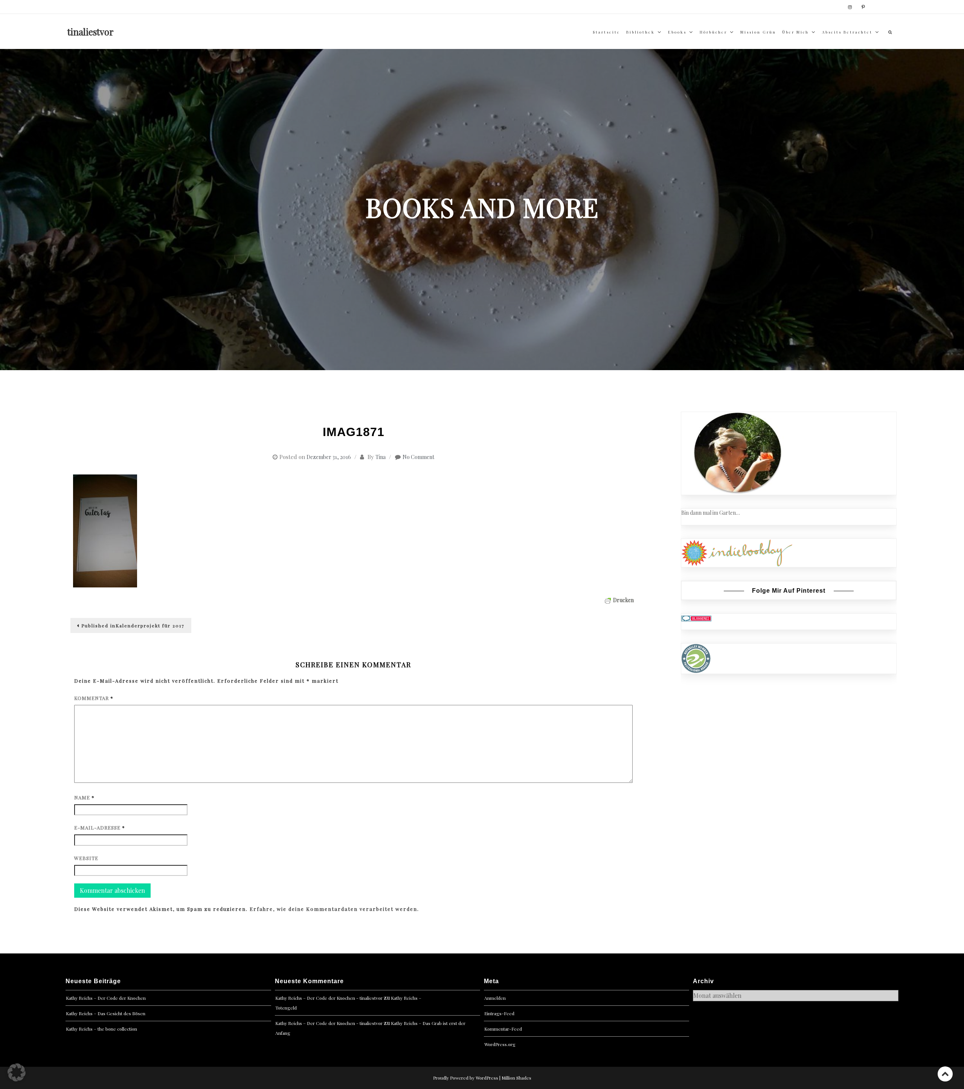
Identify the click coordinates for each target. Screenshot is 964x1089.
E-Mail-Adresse (99, 827)
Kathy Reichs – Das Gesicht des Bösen (105, 1013)
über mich (795, 32)
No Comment (418, 457)
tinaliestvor (90, 32)
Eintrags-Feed (499, 1013)
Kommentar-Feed (503, 1029)
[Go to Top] (945, 1074)
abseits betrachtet (847, 32)
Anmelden (495, 998)
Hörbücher (713, 32)
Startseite (606, 32)
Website (86, 858)
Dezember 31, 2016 (329, 457)
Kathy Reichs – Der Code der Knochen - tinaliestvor (329, 998)
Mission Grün (758, 32)
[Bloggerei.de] (696, 617)
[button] (16, 1072)
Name (84, 797)
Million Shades (516, 1078)
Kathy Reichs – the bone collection (101, 1029)
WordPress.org (500, 1044)
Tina (380, 457)
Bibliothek (640, 32)
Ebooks (677, 32)
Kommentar (93, 698)
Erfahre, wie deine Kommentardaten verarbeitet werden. (334, 909)
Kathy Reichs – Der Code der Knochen (106, 998)
